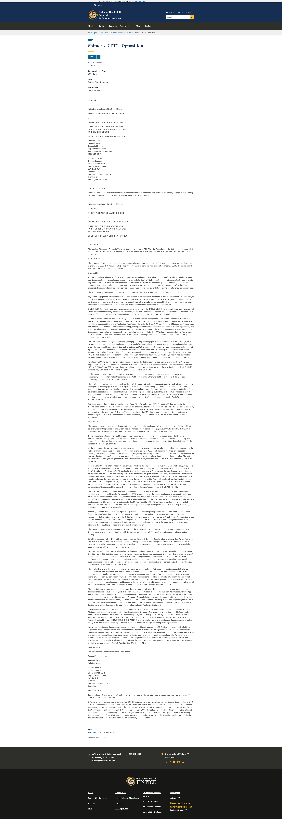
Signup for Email (175, 754)
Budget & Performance (97, 798)
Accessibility (120, 793)
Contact (177, 810)
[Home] (106, 19)
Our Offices (170, 12)
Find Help (180, 12)
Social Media (170, 757)
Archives (91, 803)
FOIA (90, 809)
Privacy (118, 803)
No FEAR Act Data (150, 801)
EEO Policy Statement (152, 807)
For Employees (121, 809)
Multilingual (175, 793)
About (90, 793)
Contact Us (190, 12)
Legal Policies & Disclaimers (127, 798)
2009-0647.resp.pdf (96, 732)
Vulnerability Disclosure (152, 812)
